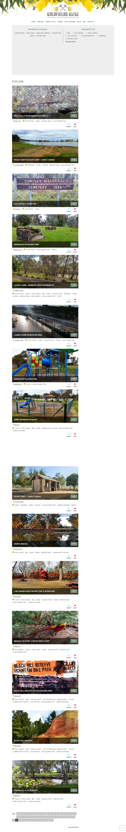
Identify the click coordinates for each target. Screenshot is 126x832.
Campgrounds (19, 33)
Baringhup (18, 250)
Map (84, 21)
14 (62, 813)
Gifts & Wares (70, 21)
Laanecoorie (18, 290)
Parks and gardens (43, 33)
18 (75, 813)
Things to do (50, 21)
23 (31, 817)
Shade (38, 121)
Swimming (102, 36)
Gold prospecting (88, 36)
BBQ (68, 33)
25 (38, 817)
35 (70, 817)
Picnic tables (30, 250)
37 (13, 820)
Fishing (38, 165)
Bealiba (17, 425)
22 (28, 817)
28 (48, 817)
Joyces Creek (19, 165)
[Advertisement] (63, 59)
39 (20, 820)
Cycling (71, 699)
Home (33, 21)
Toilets (27, 294)
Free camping (92, 33)
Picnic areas (30, 33)
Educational (79, 33)
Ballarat (17, 596)
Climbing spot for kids (49, 428)
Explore (40, 21)
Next (51, 820)
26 (41, 817)
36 (73, 817)
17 (72, 813)
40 (23, 820)
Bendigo (17, 646)
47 (46, 820)
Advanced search (70, 41)
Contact (91, 21)
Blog (79, 21)
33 (64, 817)
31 (58, 817)
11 (52, 813)
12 (55, 813)
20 (21, 817)
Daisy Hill (17, 121)
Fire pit (54, 250)
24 (35, 817)
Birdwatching (54, 165)
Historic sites (41, 36)
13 (58, 813)
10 (49, 813)
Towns (60, 21)
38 (16, 820)
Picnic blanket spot (68, 165)
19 (18, 817)
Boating (45, 165)
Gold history (72, 36)
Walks (32, 36)
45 (40, 820)
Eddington (18, 549)
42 (30, 820)
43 (33, 820)
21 (24, 817)
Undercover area (19, 430)
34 (67, 817)
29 (51, 817)
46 (43, 820)
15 (65, 813)
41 (26, 820)
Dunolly (17, 209)
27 (44, 817)
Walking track (72, 38)
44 (36, 820)
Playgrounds (56, 33)
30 (55, 817)
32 (61, 817)
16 (68, 813)
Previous (20, 813)
